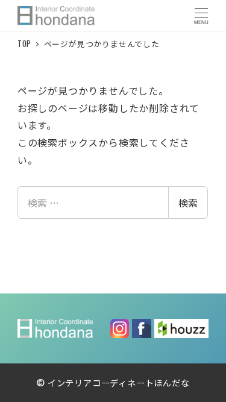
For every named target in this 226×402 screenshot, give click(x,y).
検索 (188, 202)
